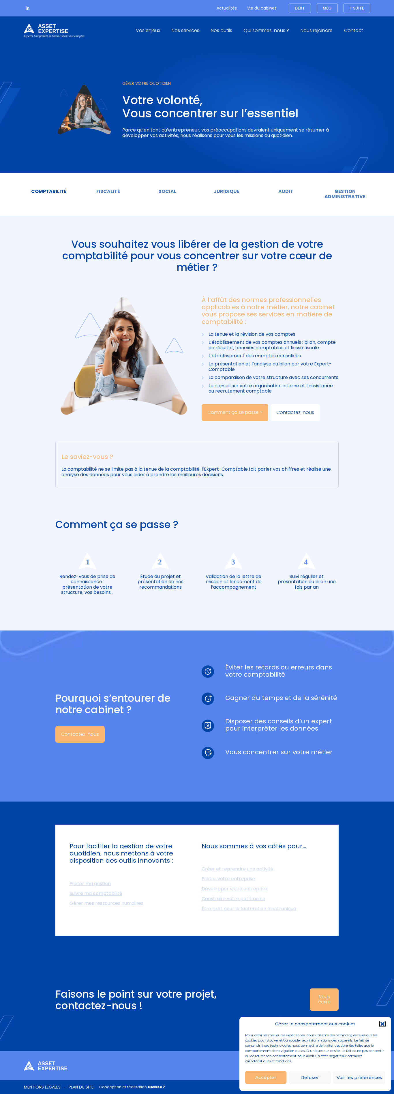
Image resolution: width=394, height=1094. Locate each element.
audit (285, 191)
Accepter (265, 1077)
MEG (327, 8)
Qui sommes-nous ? (266, 30)
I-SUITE (357, 8)
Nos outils (221, 30)
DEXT (300, 8)
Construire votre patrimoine (233, 898)
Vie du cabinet (261, 8)
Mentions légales (42, 1087)
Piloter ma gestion (90, 883)
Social (167, 191)
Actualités (227, 8)
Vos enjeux (148, 30)
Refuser (310, 1077)
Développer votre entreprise (234, 888)
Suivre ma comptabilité (96, 893)
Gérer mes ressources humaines (106, 903)
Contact (353, 30)
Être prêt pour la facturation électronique (249, 908)
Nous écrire (324, 999)
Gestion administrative (344, 194)
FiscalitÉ (108, 191)
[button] (382, 1024)
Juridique (226, 191)
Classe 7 (156, 1086)
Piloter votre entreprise (228, 878)
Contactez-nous (295, 412)
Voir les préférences (359, 1077)
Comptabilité (49, 191)
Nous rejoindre (317, 30)
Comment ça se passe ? (234, 412)
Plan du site (81, 1087)
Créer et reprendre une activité (237, 869)
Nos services (185, 30)
